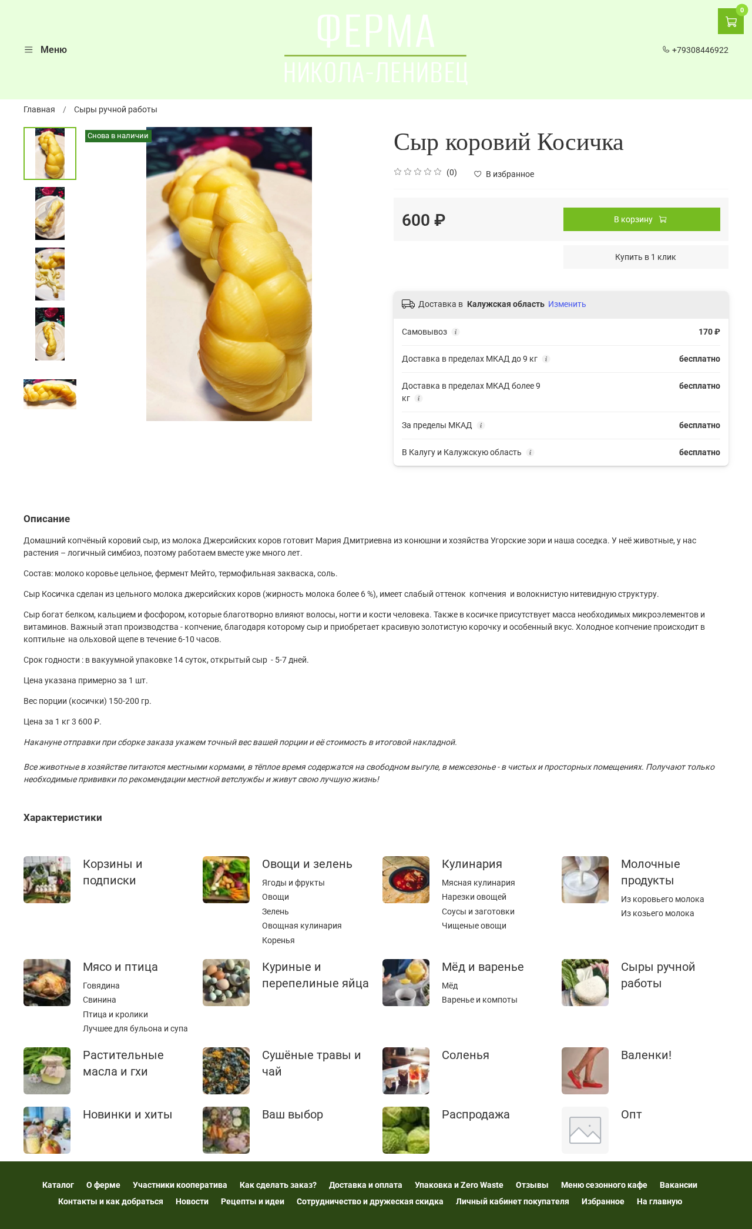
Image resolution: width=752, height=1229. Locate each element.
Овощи (275, 896)
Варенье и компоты (480, 999)
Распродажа (476, 1114)
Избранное (603, 1201)
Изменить (567, 304)
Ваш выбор (292, 1114)
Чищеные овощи (474, 925)
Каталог (58, 1185)
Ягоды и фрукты (293, 882)
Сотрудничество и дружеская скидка (370, 1201)
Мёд (450, 985)
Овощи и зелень (307, 864)
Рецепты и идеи (252, 1201)
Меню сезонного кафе (604, 1185)
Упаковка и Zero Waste (459, 1185)
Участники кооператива (180, 1185)
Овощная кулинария (302, 925)
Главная (39, 109)
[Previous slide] (102, 274)
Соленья (465, 1055)
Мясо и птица (120, 967)
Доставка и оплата (365, 1185)
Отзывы (532, 1185)
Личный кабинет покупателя (512, 1201)
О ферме (103, 1185)
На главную (659, 1201)
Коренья (278, 940)
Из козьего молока (657, 913)
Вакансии (678, 1185)
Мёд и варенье (483, 967)
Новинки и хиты (128, 1114)
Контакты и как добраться (110, 1201)
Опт (631, 1114)
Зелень (275, 911)
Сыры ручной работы (115, 109)
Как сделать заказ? (278, 1185)
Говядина (101, 985)
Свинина (99, 999)
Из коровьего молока (662, 899)
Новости (192, 1201)
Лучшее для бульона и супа (135, 1028)
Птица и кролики (115, 1014)
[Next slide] (355, 274)
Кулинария (472, 864)
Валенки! (646, 1055)
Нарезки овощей (474, 896)
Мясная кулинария (478, 882)
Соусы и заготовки (478, 911)
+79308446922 (699, 50)
